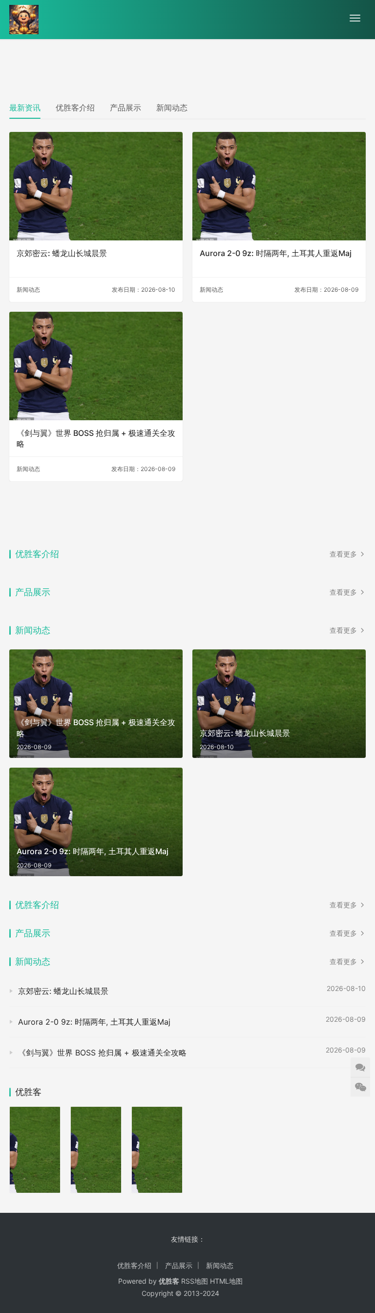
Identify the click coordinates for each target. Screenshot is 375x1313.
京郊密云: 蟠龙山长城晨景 (62, 253)
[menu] (355, 18)
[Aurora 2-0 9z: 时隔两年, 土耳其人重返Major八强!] (279, 186)
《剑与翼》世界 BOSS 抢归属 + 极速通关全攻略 (96, 438)
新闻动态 (172, 107)
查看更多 (344, 554)
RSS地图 (194, 1281)
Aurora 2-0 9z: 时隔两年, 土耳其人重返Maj (276, 253)
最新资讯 (25, 107)
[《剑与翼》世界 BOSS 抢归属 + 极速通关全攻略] (96, 366)
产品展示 (125, 107)
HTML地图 (226, 1281)
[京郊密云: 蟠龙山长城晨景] (96, 186)
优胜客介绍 (75, 107)
